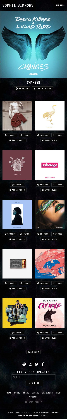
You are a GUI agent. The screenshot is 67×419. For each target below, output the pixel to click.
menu (59, 5)
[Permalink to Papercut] (17, 214)
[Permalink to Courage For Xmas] (50, 116)
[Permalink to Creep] (50, 214)
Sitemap (54, 413)
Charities (47, 392)
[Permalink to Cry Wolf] (50, 313)
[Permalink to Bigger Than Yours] (17, 116)
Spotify (23, 88)
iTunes (26, 135)
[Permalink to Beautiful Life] (50, 264)
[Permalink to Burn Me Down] (17, 264)
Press (26, 392)
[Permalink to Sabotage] (50, 165)
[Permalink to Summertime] (17, 313)
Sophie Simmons (18, 5)
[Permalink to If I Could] (17, 165)
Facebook (43, 366)
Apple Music (43, 88)
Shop (58, 392)
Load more (33, 352)
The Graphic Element (38, 415)
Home (9, 392)
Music (17, 392)
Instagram (31, 366)
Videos (35, 392)
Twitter (37, 366)
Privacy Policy (33, 402)
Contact (33, 397)
